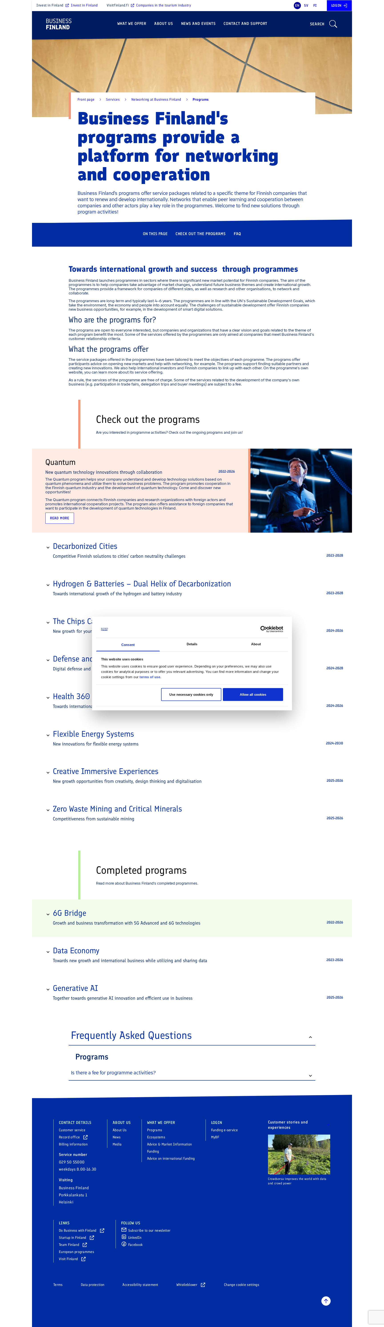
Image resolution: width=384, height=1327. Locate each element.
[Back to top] (326, 1301)
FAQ (237, 233)
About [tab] (256, 644)
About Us (163, 23)
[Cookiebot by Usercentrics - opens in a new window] (263, 629)
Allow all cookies (253, 694)
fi (315, 5)
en (297, 5)
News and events (198, 23)
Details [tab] (192, 644)
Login (336, 5)
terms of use (150, 677)
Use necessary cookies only (191, 694)
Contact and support (245, 23)
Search (317, 24)
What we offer (131, 23)
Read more (59, 518)
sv (306, 5)
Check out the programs (201, 233)
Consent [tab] (128, 644)
